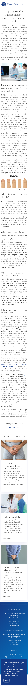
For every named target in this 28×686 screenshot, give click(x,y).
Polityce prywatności (11, 675)
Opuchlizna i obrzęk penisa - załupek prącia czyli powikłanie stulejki (13, 465)
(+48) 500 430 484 (16, 655)
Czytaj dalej (8, 488)
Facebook (15, 659)
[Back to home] (12, 4)
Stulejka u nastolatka (12, 517)
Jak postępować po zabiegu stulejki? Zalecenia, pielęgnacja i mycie (13, 571)
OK (6, 680)
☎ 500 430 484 (14, 427)
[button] (25, 4)
